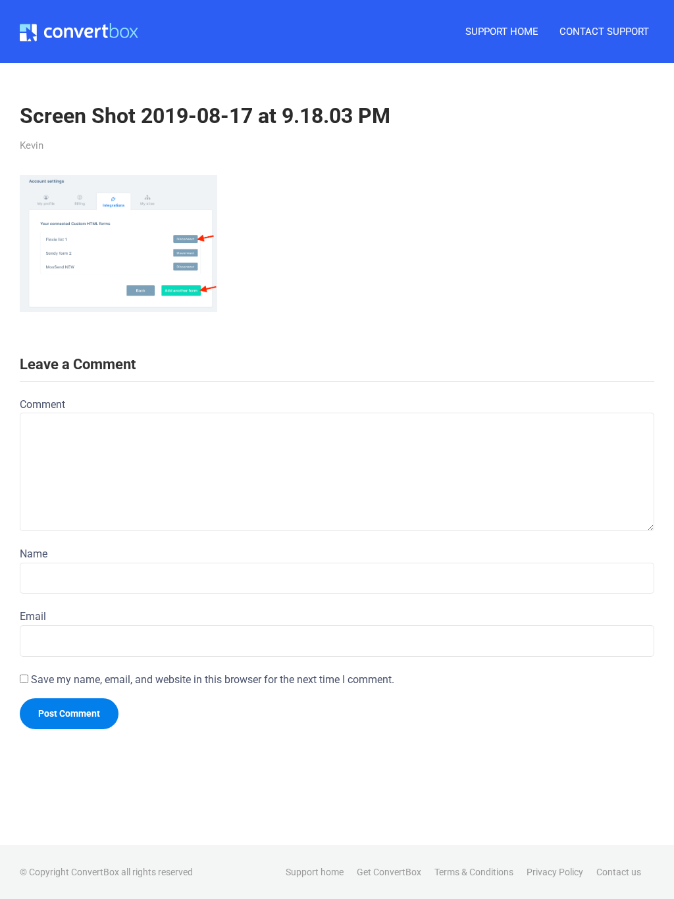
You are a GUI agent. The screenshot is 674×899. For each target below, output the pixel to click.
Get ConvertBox (389, 872)
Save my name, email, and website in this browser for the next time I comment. (212, 679)
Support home (315, 872)
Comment (42, 404)
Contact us (618, 872)
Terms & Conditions (473, 872)
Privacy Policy (555, 872)
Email (33, 616)
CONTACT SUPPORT (604, 32)
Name (33, 554)
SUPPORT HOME (501, 32)
